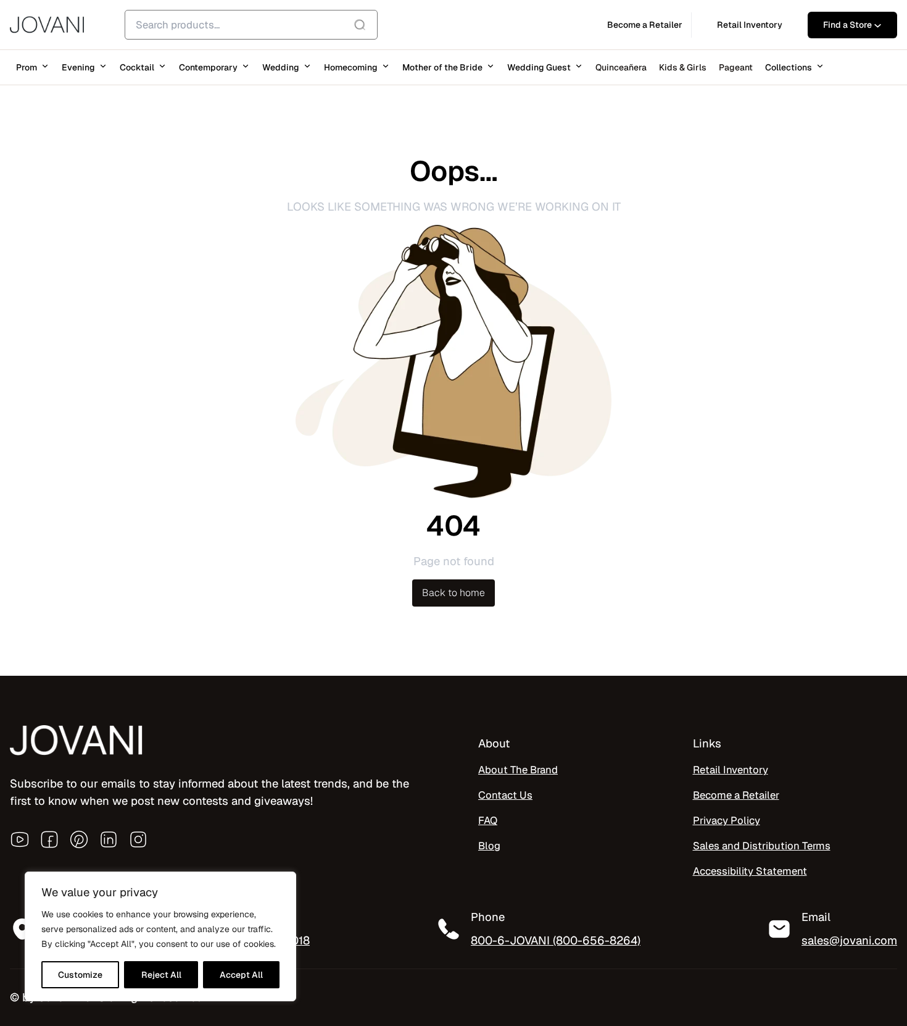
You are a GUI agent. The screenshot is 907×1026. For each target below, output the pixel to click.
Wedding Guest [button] (539, 67)
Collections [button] (788, 67)
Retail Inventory (730, 769)
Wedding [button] (280, 67)
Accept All (241, 974)
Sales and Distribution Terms (761, 845)
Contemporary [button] (208, 67)
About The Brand (518, 769)
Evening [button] (78, 67)
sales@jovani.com (849, 940)
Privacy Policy (726, 820)
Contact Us (505, 795)
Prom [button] (26, 67)
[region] (160, 936)
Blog (489, 845)
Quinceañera (621, 67)
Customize (80, 974)
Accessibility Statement (750, 871)
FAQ (487, 820)
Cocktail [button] (137, 67)
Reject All (161, 974)
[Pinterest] (79, 839)
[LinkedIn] (108, 839)
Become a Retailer (736, 795)
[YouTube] (20, 839)
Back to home (453, 592)
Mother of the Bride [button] (442, 67)
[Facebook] (49, 839)
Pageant (736, 67)
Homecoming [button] (351, 67)
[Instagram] (138, 839)
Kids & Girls (682, 67)
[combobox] (251, 25)
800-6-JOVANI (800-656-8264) (555, 940)
